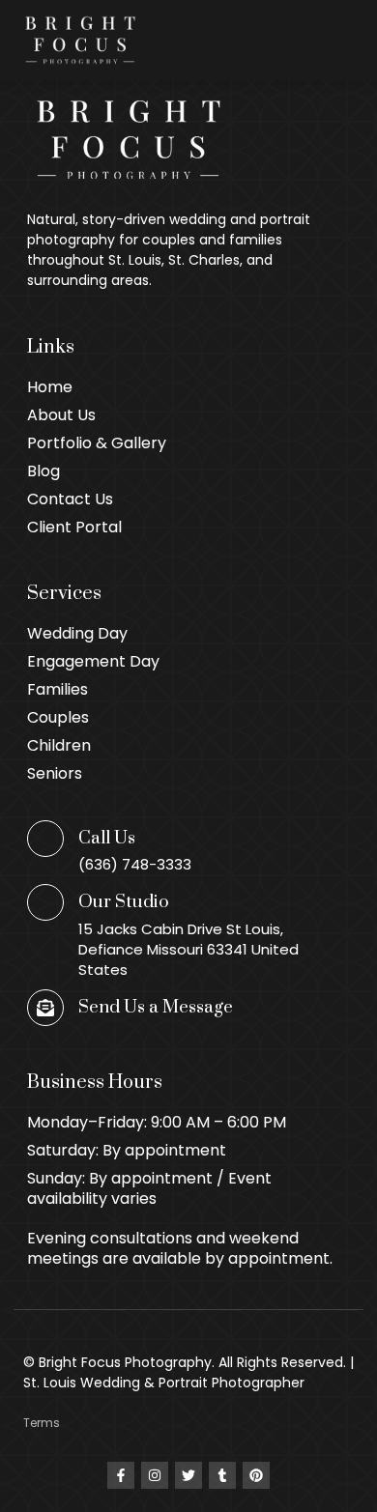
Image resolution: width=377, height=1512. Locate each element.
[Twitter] (188, 1475)
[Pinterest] (256, 1475)
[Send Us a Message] (45, 1007)
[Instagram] (154, 1475)
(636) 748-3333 (134, 864)
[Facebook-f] (120, 1475)
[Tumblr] (222, 1475)
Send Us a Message (155, 1007)
